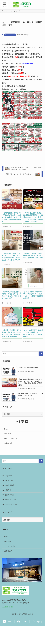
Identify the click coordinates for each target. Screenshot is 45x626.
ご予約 (8, 622)
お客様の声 (8, 443)
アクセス (24, 622)
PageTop (39, 622)
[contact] (27, 421)
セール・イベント (10, 35)
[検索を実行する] (41, 353)
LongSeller (8, 476)
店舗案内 (7, 434)
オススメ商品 (9, 495)
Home (6, 429)
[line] (22, 421)
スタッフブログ (10, 499)
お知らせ (8, 490)
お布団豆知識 (9, 485)
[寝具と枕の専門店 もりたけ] (22, 5)
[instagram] (18, 421)
